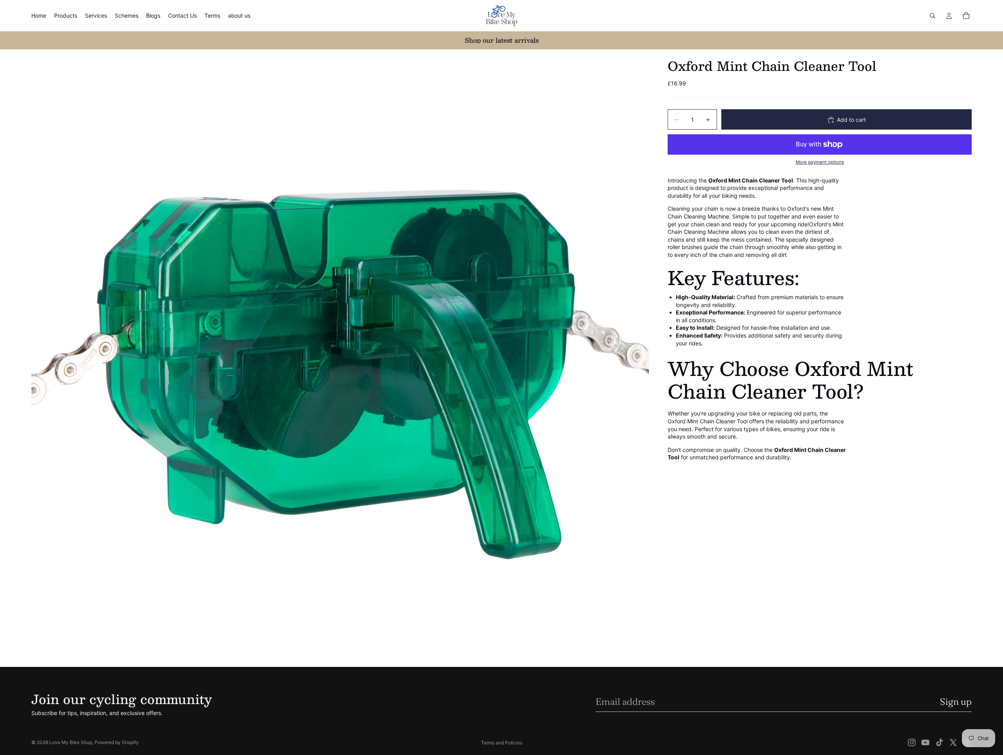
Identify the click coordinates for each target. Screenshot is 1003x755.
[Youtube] (925, 742)
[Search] (932, 15)
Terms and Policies (501, 743)
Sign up (956, 701)
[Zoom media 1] (340, 357)
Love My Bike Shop (70, 742)
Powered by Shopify (116, 742)
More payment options (820, 162)
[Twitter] (953, 742)
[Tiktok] (939, 742)
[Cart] (966, 15)
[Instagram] (911, 742)
